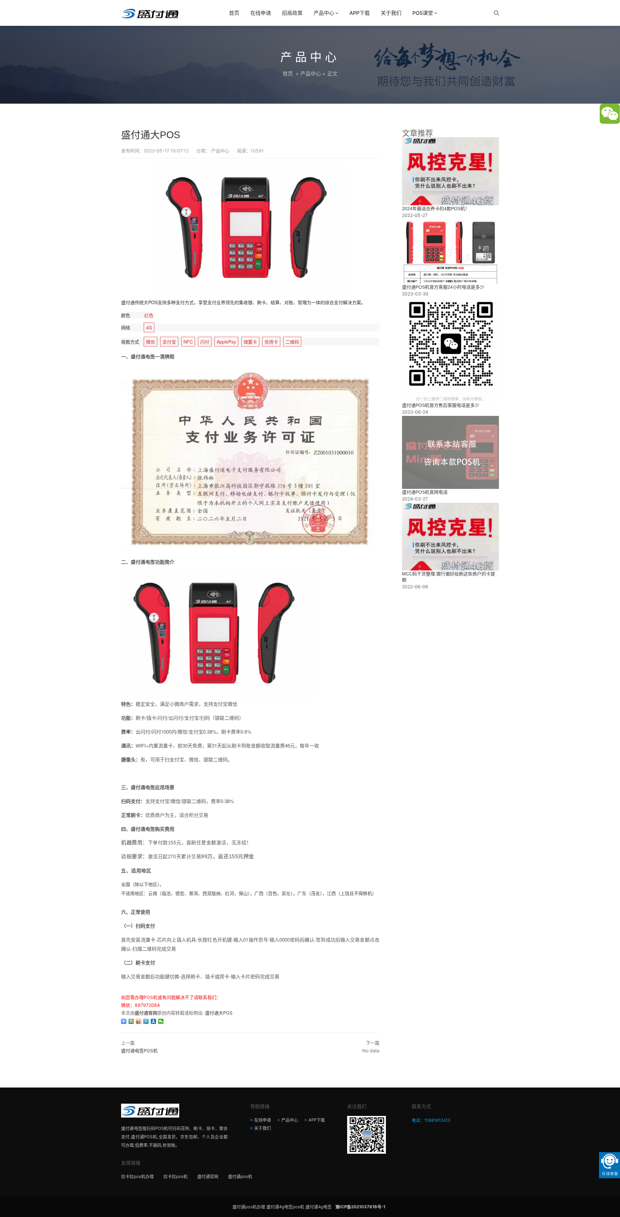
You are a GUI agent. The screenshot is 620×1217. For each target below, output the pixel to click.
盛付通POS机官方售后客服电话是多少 (440, 405)
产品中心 (324, 13)
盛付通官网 (207, 1176)
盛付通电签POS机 (139, 1050)
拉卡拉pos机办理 (137, 1176)
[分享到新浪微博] (138, 1021)
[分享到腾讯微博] (146, 1021)
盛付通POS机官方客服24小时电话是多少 (443, 287)
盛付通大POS (218, 1013)
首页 (234, 13)
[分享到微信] (161, 1021)
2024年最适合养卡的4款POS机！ (436, 208)
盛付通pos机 (240, 1176)
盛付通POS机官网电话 (425, 492)
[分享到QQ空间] (131, 1021)
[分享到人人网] (153, 1021)
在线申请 (260, 13)
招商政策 (292, 13)
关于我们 (391, 13)
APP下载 (359, 13)
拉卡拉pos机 (175, 1176)
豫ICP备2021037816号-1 (360, 1206)
